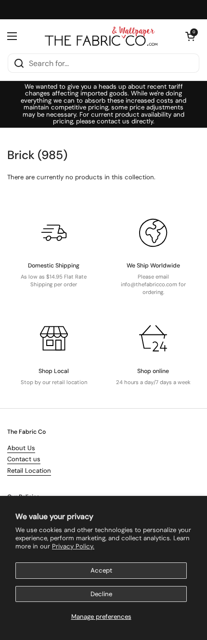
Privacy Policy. (73, 546)
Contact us (23, 459)
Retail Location (29, 471)
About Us (21, 448)
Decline (101, 594)
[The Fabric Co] (101, 36)
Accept (101, 570)
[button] (190, 36)
